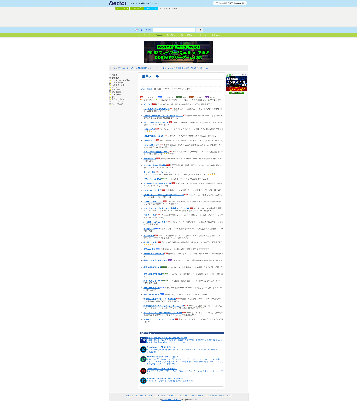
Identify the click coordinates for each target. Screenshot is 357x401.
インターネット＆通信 (164, 68)
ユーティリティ (118, 82)
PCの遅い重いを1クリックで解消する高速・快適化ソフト (170, 381)
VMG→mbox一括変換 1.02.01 (156, 152)
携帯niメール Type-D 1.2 (153, 254)
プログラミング (118, 101)
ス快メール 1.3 (149, 215)
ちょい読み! (163, 8)
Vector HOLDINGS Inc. (171, 400)
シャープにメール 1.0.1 (153, 202)
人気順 (142, 89)
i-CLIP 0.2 (147, 104)
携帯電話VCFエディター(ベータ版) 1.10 (159, 299)
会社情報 (129, 395)
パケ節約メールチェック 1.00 (155, 222)
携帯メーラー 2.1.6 (151, 288)
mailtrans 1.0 (149, 129)
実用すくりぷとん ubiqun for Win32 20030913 (162, 313)
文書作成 (115, 78)
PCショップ (137, 8)
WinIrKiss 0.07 (149, 159)
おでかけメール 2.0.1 (152, 179)
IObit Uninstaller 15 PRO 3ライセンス (162, 357)
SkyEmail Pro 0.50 (151, 145)
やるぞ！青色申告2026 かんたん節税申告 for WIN (167, 338)
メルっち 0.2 (148, 236)
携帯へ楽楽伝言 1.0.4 (152, 267)
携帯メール (203, 68)
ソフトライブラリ (122, 8)
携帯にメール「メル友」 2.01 (155, 260)
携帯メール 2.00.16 (151, 294)
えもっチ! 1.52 (149, 172)
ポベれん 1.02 (149, 229)
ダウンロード (123, 68)
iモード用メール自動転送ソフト (156, 109)
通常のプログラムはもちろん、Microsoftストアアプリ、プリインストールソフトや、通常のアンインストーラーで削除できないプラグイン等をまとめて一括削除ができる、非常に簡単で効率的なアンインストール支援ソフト (185, 361)
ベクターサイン (151, 8)
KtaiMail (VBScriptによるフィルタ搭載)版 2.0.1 (163, 116)
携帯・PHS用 (190, 68)
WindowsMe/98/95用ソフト (142, 68)
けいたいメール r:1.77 (152, 190)
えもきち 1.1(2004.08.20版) (154, 165)
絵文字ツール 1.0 (150, 242)
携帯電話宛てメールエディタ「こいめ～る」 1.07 (163, 306)
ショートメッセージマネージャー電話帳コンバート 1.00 (166, 208)
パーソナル (116, 90)
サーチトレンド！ (144, 30)
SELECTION (173, 8)
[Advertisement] (178, 18)
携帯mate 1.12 (149, 249)
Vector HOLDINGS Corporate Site (232, 3)
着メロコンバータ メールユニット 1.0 (159, 319)
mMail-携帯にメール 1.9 (153, 136)
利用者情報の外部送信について (218, 395)
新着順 (150, 89)
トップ (112, 68)
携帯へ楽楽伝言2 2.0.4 (152, 274)
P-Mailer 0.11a (149, 140)
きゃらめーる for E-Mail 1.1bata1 (157, 183)
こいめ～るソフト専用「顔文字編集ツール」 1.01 (163, 195)
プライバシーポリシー (185, 395)
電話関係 (179, 68)
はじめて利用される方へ (164, 395)
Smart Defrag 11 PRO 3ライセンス (161, 347)
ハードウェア (117, 104)
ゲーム (114, 97)
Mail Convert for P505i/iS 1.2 (156, 122)
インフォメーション (144, 395)
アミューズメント (119, 99)
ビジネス (115, 87)
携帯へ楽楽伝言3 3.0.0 (152, 281)
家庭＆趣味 (116, 92)
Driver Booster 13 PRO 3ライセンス (162, 369)
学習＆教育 (116, 94)
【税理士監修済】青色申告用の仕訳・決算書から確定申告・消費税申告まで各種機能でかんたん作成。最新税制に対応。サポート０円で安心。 (185, 341)
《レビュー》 (165, 172)
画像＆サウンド (118, 85)
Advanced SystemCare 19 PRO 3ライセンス (165, 378)
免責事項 (199, 395)
